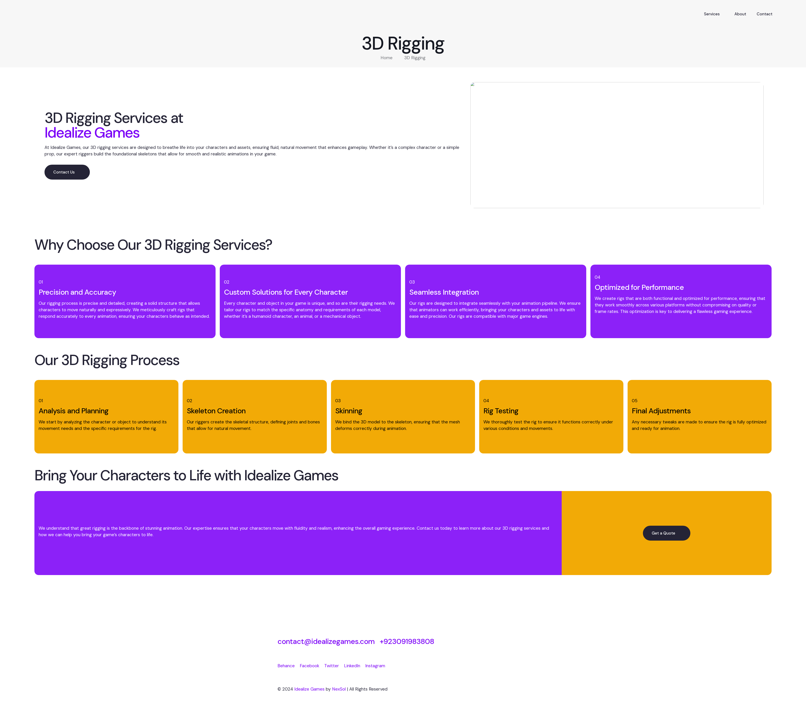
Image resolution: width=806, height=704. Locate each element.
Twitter (331, 666)
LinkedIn (352, 666)
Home (387, 58)
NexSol (339, 689)
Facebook (309, 666)
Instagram (375, 666)
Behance (286, 666)
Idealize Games (309, 689)
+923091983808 (407, 641)
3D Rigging (414, 58)
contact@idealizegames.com (326, 641)
